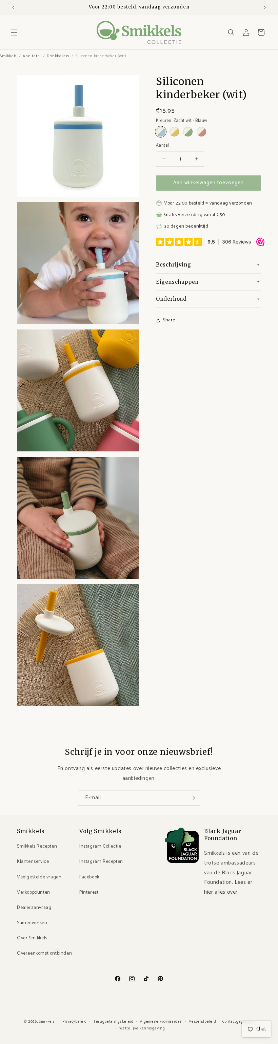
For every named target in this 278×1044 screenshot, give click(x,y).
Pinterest (88, 892)
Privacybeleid (74, 1022)
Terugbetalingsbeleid (113, 1022)
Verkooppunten (33, 892)
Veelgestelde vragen (39, 877)
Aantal (162, 145)
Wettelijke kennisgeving (142, 1028)
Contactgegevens (238, 1022)
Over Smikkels (32, 938)
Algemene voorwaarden (161, 1022)
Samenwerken (32, 923)
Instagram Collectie (100, 846)
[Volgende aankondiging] (264, 7)
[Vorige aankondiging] (13, 7)
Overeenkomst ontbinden (44, 953)
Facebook (89, 877)
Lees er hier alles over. (228, 887)
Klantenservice (33, 862)
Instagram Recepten (101, 862)
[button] (14, 32)
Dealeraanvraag (34, 908)
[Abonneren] (192, 798)
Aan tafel (32, 56)
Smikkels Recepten (37, 846)
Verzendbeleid (202, 1022)
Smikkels (8, 56)
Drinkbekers (58, 56)
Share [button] (169, 320)
